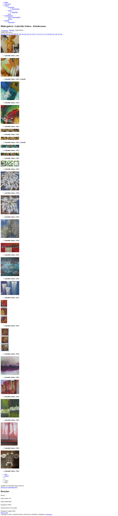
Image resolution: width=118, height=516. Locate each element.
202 (7, 34)
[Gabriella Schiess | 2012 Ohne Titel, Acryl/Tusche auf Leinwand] (10, 393)
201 (9, 34)
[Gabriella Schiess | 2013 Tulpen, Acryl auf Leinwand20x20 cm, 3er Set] (4, 322)
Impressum (11, 22)
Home (6, 2)
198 (15, 34)
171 (43, 34)
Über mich (7, 4)
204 (2, 34)
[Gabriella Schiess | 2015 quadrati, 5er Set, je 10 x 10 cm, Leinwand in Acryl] (10, 147)
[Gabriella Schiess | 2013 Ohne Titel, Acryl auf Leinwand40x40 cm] (10, 374)
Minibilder (15, 12)
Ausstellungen (8, 15)
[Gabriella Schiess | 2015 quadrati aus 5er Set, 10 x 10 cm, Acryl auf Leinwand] (10, 52)
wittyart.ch (49, 514)
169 (48, 34)
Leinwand (11, 7)
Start (5, 474)
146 (56, 34)
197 (17, 34)
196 (20, 34)
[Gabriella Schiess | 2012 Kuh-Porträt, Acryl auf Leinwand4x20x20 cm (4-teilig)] (10, 468)
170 (46, 34)
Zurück (6, 476)
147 (53, 34)
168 (51, 34)
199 (12, 34)
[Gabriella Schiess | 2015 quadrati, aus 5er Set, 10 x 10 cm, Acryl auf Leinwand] (10, 99)
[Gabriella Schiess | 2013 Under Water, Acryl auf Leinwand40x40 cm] (10, 275)
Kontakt (6, 20)
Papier (10, 10)
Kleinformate (15, 9)
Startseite (11, 30)
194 (22, 34)
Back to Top (4, 512)
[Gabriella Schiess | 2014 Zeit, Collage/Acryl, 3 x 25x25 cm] (10, 166)
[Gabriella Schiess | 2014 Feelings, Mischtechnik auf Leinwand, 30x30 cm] (10, 237)
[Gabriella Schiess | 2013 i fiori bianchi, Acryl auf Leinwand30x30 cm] (10, 417)
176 (38, 34)
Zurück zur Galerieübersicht (9, 487)
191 (30, 34)
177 (35, 34)
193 (25, 34)
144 (61, 34)
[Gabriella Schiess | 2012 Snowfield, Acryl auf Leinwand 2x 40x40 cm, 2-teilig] (10, 252)
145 (59, 34)
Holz (9, 14)
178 (33, 34)
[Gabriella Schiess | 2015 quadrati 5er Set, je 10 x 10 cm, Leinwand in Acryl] (10, 131)
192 (28, 34)
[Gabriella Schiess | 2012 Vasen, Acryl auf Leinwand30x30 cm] (10, 294)
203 (4, 34)
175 (40, 34)
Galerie (6, 5)
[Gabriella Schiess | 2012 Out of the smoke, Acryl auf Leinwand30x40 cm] (9, 445)
